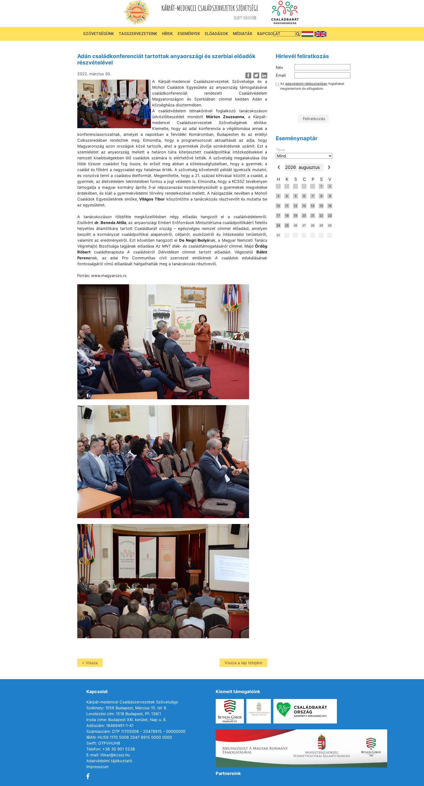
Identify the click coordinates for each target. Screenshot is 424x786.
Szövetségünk (98, 33)
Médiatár (242, 33)
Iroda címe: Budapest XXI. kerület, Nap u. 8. (126, 719)
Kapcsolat (268, 33)
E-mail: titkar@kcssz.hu (108, 754)
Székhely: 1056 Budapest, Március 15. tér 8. (126, 707)
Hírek (167, 33)
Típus (280, 150)
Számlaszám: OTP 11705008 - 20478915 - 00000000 (136, 731)
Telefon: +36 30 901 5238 (110, 749)
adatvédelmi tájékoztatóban (306, 84)
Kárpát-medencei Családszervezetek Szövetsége (132, 701)
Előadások (216, 33)
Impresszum (97, 766)
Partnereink (228, 773)
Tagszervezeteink (138, 33)
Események (189, 33)
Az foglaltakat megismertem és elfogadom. (312, 86)
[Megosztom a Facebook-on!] (248, 75)
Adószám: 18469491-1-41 (109, 725)
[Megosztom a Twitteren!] (256, 75)
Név (279, 67)
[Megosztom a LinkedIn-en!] (264, 75)
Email (281, 75)
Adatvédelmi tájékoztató (109, 760)
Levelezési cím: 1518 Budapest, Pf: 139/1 (123, 713)
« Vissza (90, 662)
